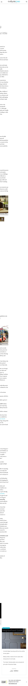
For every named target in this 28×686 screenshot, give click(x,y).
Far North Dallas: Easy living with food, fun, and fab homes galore (14, 652)
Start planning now (13, 683)
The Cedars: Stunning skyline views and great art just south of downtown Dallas (13, 663)
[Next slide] (6, 205)
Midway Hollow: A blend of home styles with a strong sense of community (13, 658)
